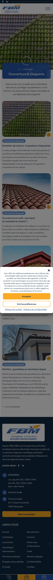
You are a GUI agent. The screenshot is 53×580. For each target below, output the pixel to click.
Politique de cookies (13, 309)
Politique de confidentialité (35, 309)
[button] (48, 270)
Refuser (45, 264)
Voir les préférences (26, 304)
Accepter (26, 296)
